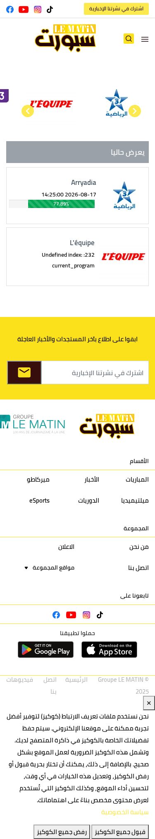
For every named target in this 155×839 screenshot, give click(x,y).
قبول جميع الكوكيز (120, 832)
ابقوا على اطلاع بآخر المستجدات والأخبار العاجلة (77, 339)
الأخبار (91, 479)
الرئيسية (76, 679)
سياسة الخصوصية (125, 812)
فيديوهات (19, 679)
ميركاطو (38, 479)
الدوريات (88, 500)
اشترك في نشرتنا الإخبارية (116, 8)
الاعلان (66, 547)
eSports (39, 500)
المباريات (137, 479)
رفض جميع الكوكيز (62, 832)
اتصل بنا (138, 568)
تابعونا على (134, 595)
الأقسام (139, 461)
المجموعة (136, 528)
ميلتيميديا (135, 500)
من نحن (139, 547)
